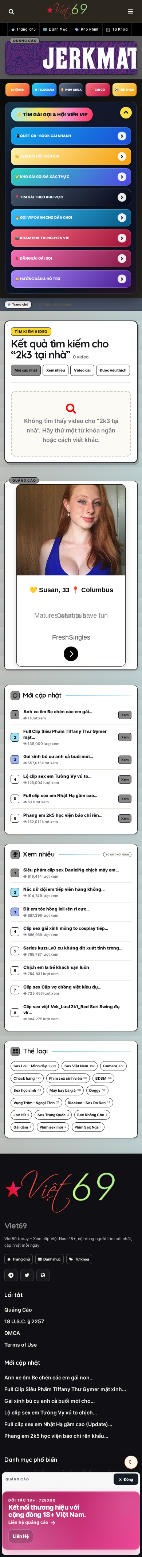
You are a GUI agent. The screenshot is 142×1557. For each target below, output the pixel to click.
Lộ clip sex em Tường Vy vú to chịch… (50, 1412)
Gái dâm (22, 1127)
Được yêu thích (113, 370)
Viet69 (15, 1225)
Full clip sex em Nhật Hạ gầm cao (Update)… (58, 1424)
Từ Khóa (120, 29)
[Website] (43, 1275)
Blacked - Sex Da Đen (89, 1102)
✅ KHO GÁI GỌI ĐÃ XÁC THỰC (42, 177)
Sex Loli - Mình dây (34, 1066)
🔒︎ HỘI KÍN (17, 90)
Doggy (97, 1090)
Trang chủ (26, 29)
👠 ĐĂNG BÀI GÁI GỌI (33, 258)
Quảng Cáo (18, 1309)
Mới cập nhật (26, 370)
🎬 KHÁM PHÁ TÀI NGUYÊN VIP (42, 238)
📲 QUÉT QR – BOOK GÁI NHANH (43, 136)
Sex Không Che (92, 1115)
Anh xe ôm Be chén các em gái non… (49, 1377)
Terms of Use (20, 1344)
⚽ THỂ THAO (124, 90)
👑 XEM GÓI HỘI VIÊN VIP (37, 156)
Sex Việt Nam (79, 1066)
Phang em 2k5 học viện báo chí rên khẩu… (56, 1436)
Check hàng (27, 1078)
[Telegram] (10, 1275)
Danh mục (52, 1259)
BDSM (103, 1078)
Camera (113, 1066)
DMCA (12, 1333)
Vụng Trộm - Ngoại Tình (36, 1102)
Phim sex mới (53, 1127)
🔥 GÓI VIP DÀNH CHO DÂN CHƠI (43, 218)
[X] (26, 1275)
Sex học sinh (27, 1090)
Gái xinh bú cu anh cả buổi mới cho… (49, 1401)
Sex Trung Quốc (53, 1115)
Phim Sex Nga (88, 1127)
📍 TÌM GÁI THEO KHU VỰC (39, 197)
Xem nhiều (55, 370)
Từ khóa (82, 1259)
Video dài (82, 370)
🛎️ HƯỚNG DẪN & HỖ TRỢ (37, 279)
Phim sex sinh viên (68, 1078)
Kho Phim (90, 29)
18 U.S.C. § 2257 (24, 1321)
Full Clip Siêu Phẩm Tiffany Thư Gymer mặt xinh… (65, 1389)
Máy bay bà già (65, 1090)
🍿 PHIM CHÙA (71, 90)
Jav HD (21, 1115)
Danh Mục (58, 29)
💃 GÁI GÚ (97, 90)
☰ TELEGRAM (44, 90)
